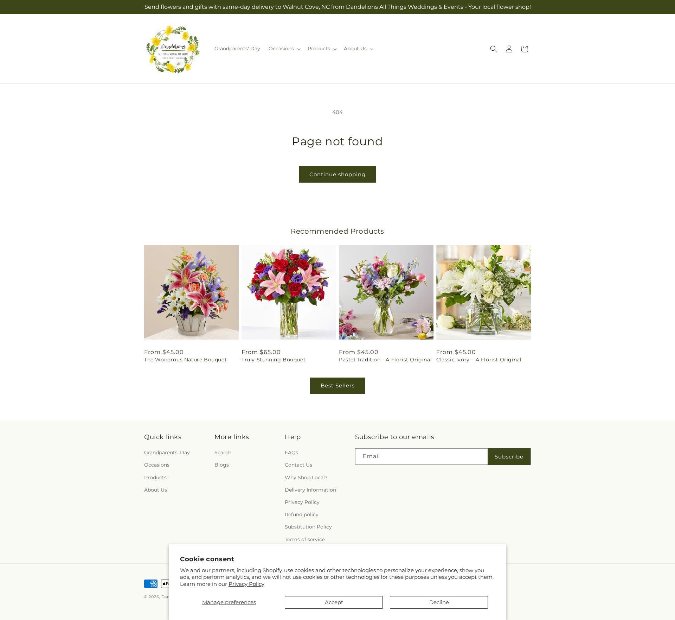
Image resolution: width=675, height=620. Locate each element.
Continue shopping (337, 174)
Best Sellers (338, 385)
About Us (155, 490)
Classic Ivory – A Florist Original (478, 359)
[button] (283, 48)
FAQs (291, 452)
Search (222, 452)
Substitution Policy (308, 527)
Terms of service (305, 539)
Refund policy (302, 514)
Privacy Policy (246, 584)
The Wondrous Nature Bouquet (185, 359)
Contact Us (298, 465)
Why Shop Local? (306, 477)
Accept (334, 602)
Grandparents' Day (167, 452)
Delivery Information (310, 490)
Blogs (221, 465)
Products (155, 477)
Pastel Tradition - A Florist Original (385, 359)
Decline (439, 602)
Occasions (156, 465)
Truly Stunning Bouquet (274, 359)
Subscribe (509, 456)
